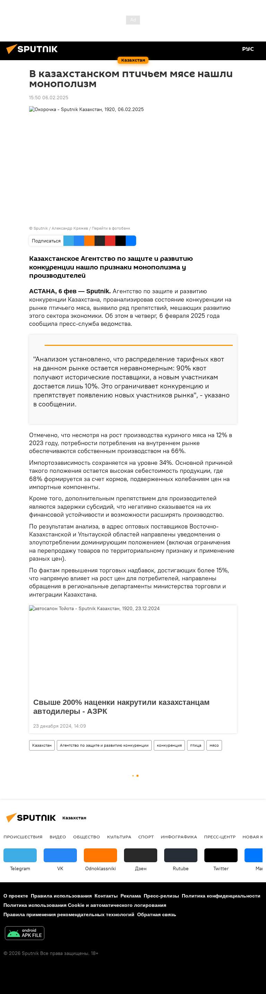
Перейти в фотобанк (111, 228)
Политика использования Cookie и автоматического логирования (84, 905)
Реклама (131, 896)
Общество (86, 837)
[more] (229, 416)
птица (195, 745)
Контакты (106, 896)
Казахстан (42, 745)
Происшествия (23, 837)
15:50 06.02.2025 (48, 97)
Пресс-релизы (161, 896)
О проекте (15, 896)
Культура (119, 837)
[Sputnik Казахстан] (33, 55)
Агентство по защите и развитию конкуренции (104, 745)
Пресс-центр (220, 837)
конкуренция (169, 745)
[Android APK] (24, 934)
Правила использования (61, 896)
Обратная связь (156, 914)
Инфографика (179, 837)
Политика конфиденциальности (221, 896)
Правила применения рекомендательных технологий (68, 914)
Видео (58, 837)
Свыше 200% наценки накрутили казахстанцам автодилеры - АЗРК (121, 707)
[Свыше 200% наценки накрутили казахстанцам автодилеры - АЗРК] (133, 649)
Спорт (146, 837)
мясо (214, 745)
